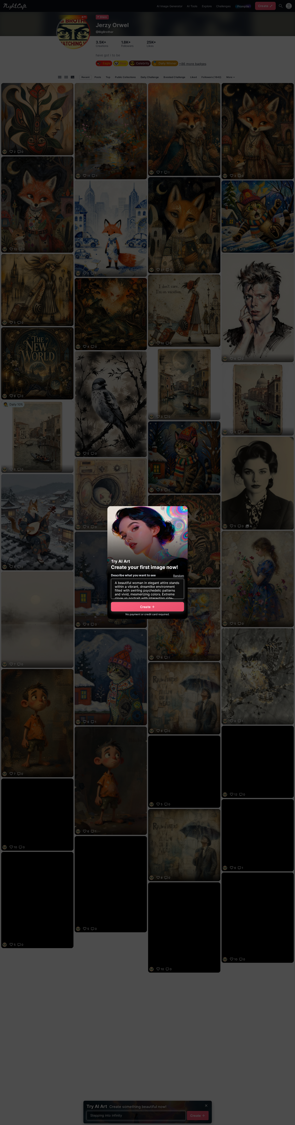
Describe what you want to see (133, 575)
